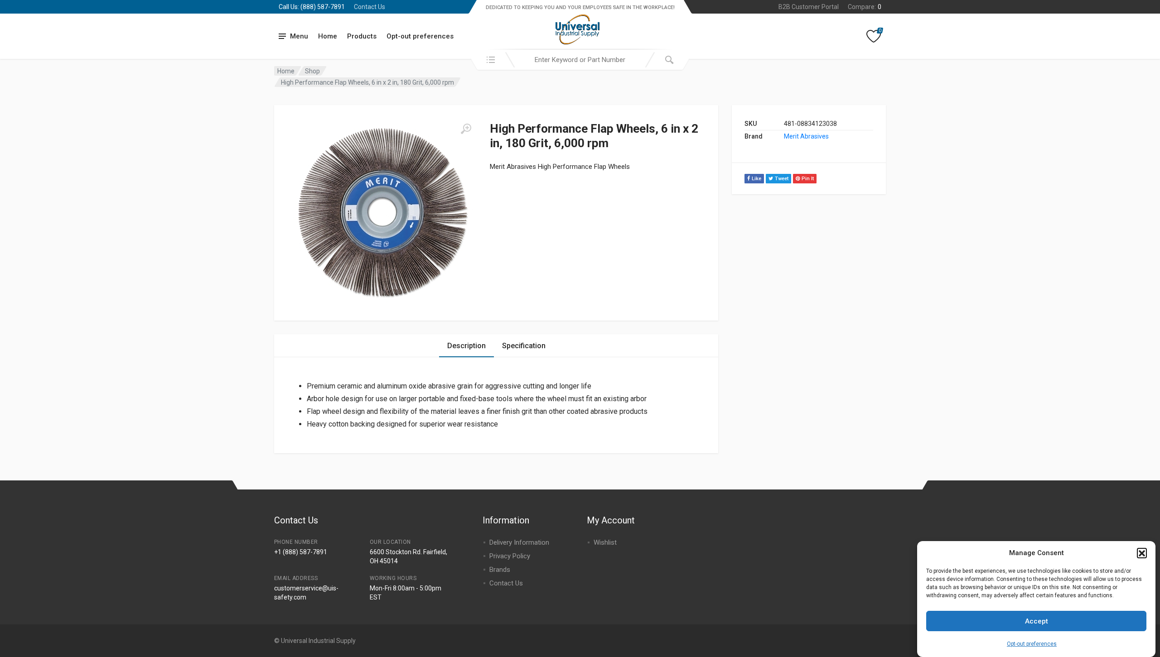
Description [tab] (466, 345)
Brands (499, 570)
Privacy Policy (509, 556)
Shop (312, 71)
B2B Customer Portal (808, 6)
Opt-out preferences (1032, 643)
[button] (1141, 552)
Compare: (864, 6)
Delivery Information (519, 542)
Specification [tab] (524, 345)
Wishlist (605, 542)
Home (327, 36)
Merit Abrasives (806, 136)
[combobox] (580, 60)
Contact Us (369, 6)
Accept (1036, 621)
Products (362, 36)
